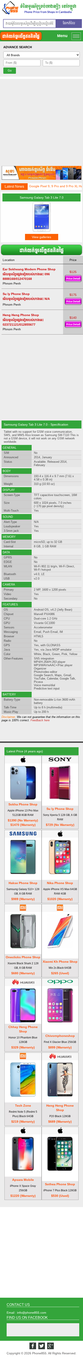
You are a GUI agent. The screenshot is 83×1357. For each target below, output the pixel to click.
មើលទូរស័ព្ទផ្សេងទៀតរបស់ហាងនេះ (23, 274)
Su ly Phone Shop (16, 294)
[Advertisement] (41, 120)
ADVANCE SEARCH (17, 47)
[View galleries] (41, 231)
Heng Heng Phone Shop (21, 315)
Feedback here (40, 720)
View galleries (41, 237)
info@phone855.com (31, 1312)
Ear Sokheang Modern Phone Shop (29, 269)
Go (10, 70)
